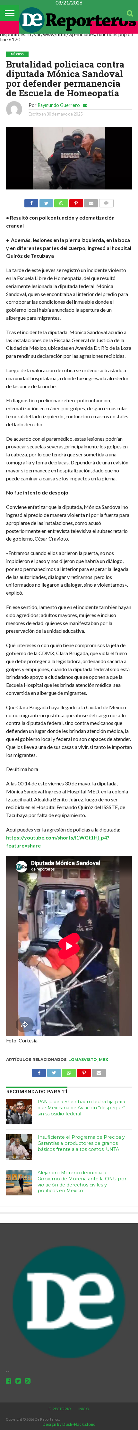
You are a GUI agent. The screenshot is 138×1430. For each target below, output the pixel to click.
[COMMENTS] (106, 201)
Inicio (83, 1409)
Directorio (59, 1409)
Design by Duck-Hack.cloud (69, 1424)
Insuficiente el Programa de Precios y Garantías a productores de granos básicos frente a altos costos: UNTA (81, 1143)
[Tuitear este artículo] (46, 201)
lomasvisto (82, 1059)
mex (103, 1059)
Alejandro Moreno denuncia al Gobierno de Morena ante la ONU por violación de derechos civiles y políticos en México (82, 1181)
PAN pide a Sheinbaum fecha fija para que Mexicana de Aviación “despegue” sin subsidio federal (81, 1107)
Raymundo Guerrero (59, 105)
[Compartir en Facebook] (31, 201)
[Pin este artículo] (76, 201)
